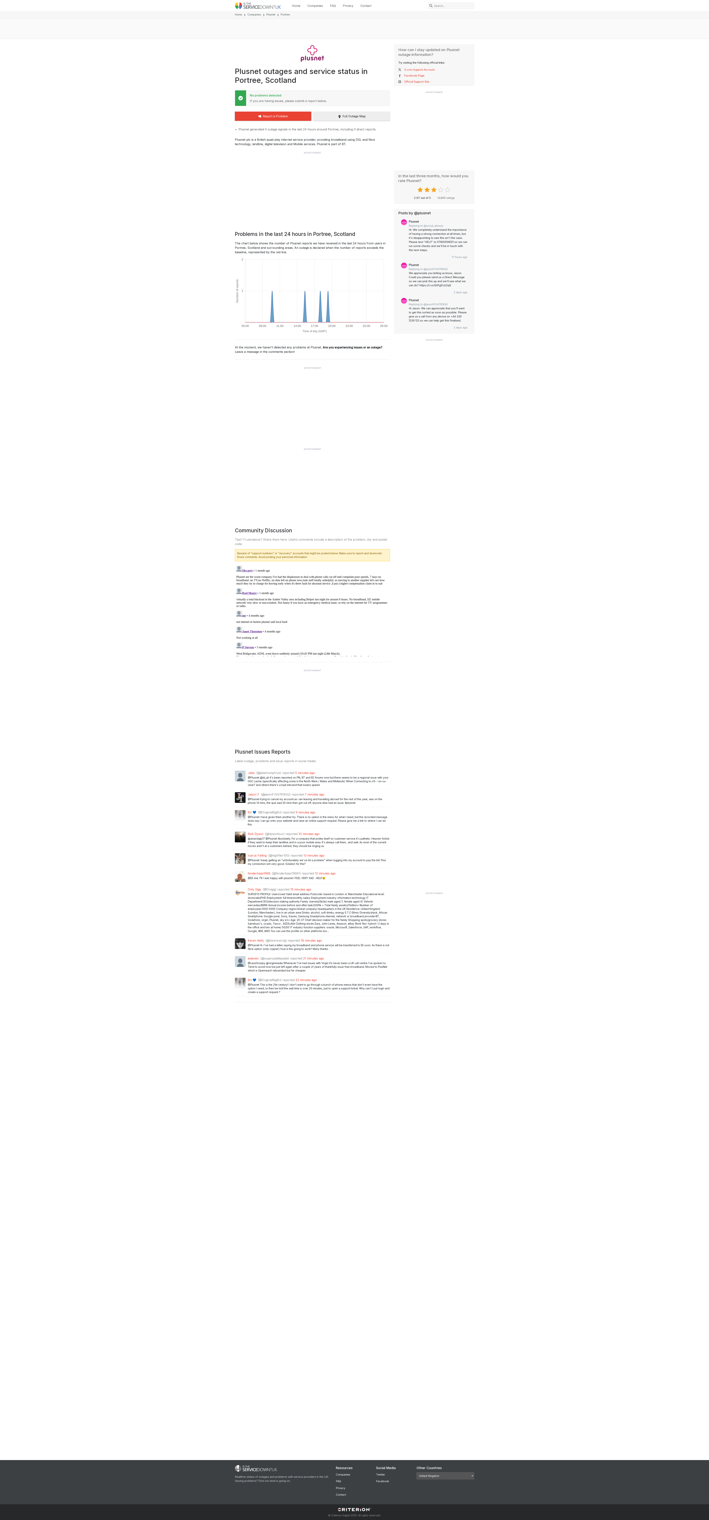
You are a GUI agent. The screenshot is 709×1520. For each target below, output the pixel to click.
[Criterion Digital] (354, 1509)
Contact (365, 6)
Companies (315, 6)
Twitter (380, 1474)
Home (296, 6)
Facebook (382, 1481)
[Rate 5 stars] (448, 190)
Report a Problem (275, 116)
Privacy (348, 6)
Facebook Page (414, 75)
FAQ (333, 6)
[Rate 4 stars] (441, 190)
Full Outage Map (354, 116)
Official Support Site (416, 81)
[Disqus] (312, 610)
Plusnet (270, 14)
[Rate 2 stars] (427, 190)
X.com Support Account (419, 69)
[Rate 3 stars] (434, 190)
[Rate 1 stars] (420, 190)
